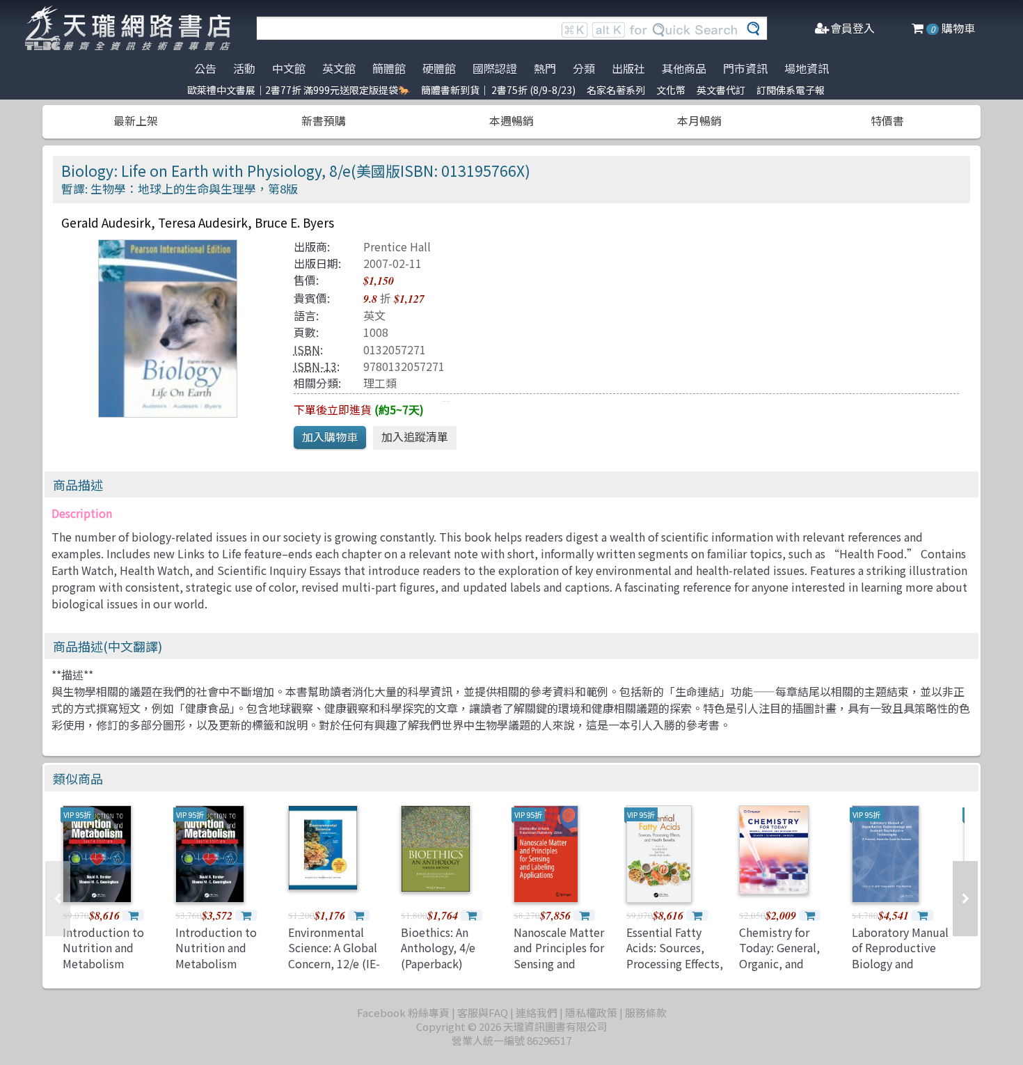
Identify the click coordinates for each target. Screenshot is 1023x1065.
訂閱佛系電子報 (790, 90)
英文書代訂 (721, 90)
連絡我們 (536, 1012)
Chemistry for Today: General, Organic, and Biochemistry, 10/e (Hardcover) (787, 963)
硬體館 (439, 68)
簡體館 (389, 68)
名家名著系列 (616, 90)
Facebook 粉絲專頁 (403, 1012)
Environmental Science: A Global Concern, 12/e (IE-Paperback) (334, 955)
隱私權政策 (591, 1012)
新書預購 (323, 120)
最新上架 (135, 120)
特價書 (887, 120)
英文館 (339, 68)
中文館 (289, 68)
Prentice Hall (397, 246)
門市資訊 (745, 68)
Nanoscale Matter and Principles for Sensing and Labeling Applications (559, 963)
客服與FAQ (482, 1012)
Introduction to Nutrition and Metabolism (103, 948)
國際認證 (495, 68)
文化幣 (670, 90)
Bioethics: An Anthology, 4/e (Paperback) (438, 948)
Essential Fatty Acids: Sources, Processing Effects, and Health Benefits (677, 955)
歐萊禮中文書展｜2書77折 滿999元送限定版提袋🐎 (298, 90)
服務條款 (646, 1012)
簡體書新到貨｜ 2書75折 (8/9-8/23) (498, 90)
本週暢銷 (511, 120)
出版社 (628, 68)
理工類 (380, 382)
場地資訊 (806, 68)
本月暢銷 (699, 120)
